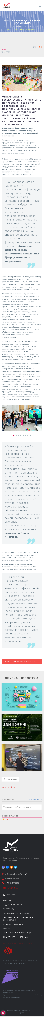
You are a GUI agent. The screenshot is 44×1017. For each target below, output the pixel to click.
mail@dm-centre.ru (12, 878)
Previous (4, 418)
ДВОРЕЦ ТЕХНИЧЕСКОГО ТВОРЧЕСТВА (20, 660)
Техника (5, 50)
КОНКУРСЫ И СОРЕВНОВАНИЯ (16, 912)
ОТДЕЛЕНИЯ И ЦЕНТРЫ (13, 904)
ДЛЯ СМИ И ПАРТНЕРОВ (13, 923)
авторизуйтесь (36, 798)
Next (40, 418)
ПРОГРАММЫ (8, 908)
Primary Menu (40, 5)
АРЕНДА (6, 928)
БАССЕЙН (7, 900)
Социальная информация (16, 936)
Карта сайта (10, 894)
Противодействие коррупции (17, 932)
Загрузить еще (12, 778)
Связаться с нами (11, 887)
